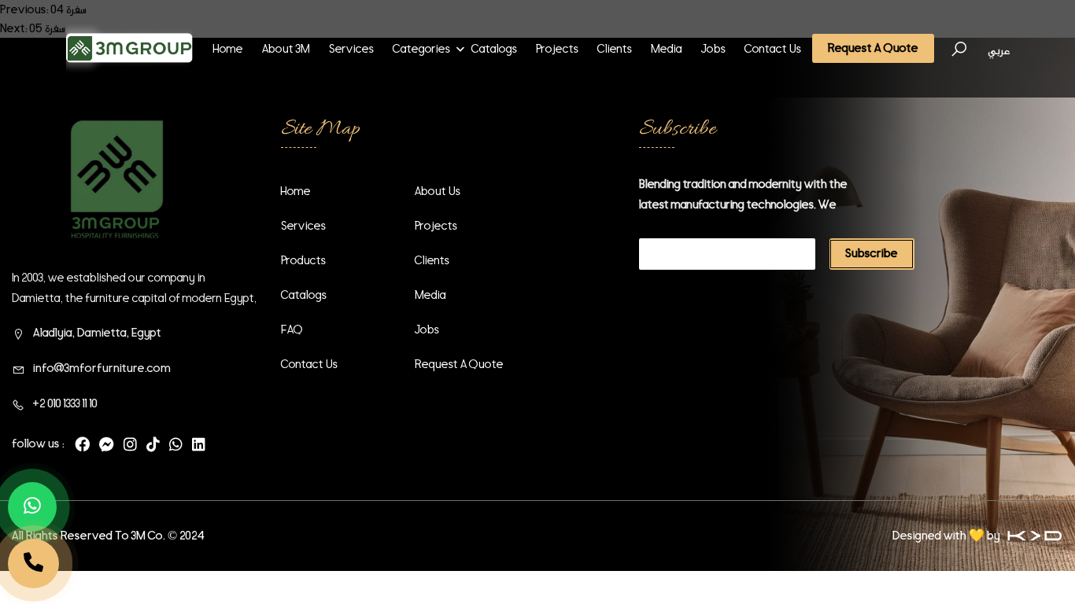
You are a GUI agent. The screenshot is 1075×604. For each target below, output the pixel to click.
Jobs (713, 48)
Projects (557, 48)
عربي (999, 50)
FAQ (292, 329)
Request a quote (459, 364)
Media (666, 48)
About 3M (286, 48)
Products (303, 260)
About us (437, 191)
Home (228, 48)
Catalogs (494, 48)
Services (351, 48)
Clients (614, 48)
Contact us (772, 48)
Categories (421, 48)
